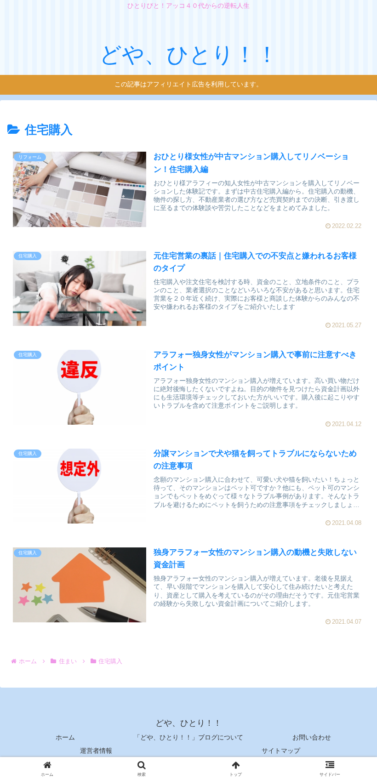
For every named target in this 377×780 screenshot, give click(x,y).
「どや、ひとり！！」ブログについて (188, 737)
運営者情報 (96, 750)
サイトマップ (281, 750)
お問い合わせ (311, 737)
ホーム (65, 737)
